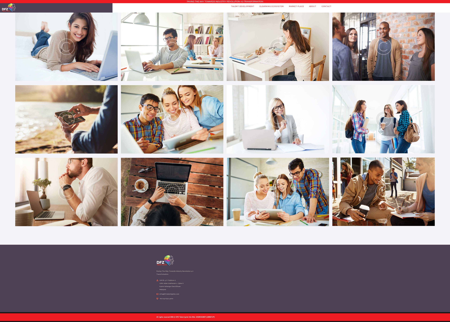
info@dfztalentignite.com (169, 294)
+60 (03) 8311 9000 (166, 298)
